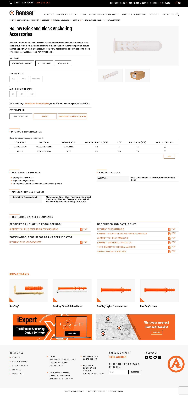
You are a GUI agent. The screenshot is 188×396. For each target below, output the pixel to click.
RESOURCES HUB (117, 3)
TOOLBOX (166, 3)
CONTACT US (168, 15)
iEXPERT (45, 116)
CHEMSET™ (46, 20)
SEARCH (156, 332)
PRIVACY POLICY (116, 391)
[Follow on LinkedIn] (150, 357)
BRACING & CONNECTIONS (134, 15)
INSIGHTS (154, 15)
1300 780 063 (117, 357)
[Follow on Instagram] (159, 357)
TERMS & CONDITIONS (74, 391)
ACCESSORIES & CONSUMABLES (104, 15)
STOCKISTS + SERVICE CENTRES (144, 3)
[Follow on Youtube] (155, 357)
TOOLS (83, 15)
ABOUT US (49, 15)
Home (11, 20)
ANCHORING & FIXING (67, 15)
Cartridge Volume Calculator (72, 116)
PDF (85, 229)
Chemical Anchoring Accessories (66, 20)
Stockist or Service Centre (37, 103)
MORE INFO (72, 333)
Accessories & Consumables (28, 20)
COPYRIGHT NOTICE (96, 391)
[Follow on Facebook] (146, 357)
